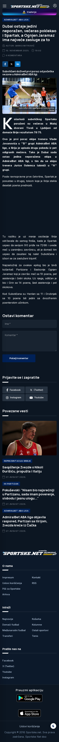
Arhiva (6, 594)
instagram (15, 397)
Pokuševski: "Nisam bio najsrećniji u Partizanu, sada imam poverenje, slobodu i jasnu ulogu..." (28, 494)
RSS (34, 583)
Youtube (7, 671)
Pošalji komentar (18, 358)
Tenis (35, 635)
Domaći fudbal (10, 624)
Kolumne (37, 624)
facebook (15, 390)
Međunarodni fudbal (14, 630)
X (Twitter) (8, 666)
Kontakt (36, 577)
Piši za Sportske (11, 588)
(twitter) (38, 390)
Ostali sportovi (40, 630)
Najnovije (7, 618)
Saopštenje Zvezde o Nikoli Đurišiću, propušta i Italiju (22, 469)
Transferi (7, 635)
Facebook (8, 660)
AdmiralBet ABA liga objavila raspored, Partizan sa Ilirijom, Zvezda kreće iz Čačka (24, 521)
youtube (39, 397)
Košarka (36, 618)
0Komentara (14, 55)
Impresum (8, 577)
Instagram (8, 677)
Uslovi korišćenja (12, 583)
